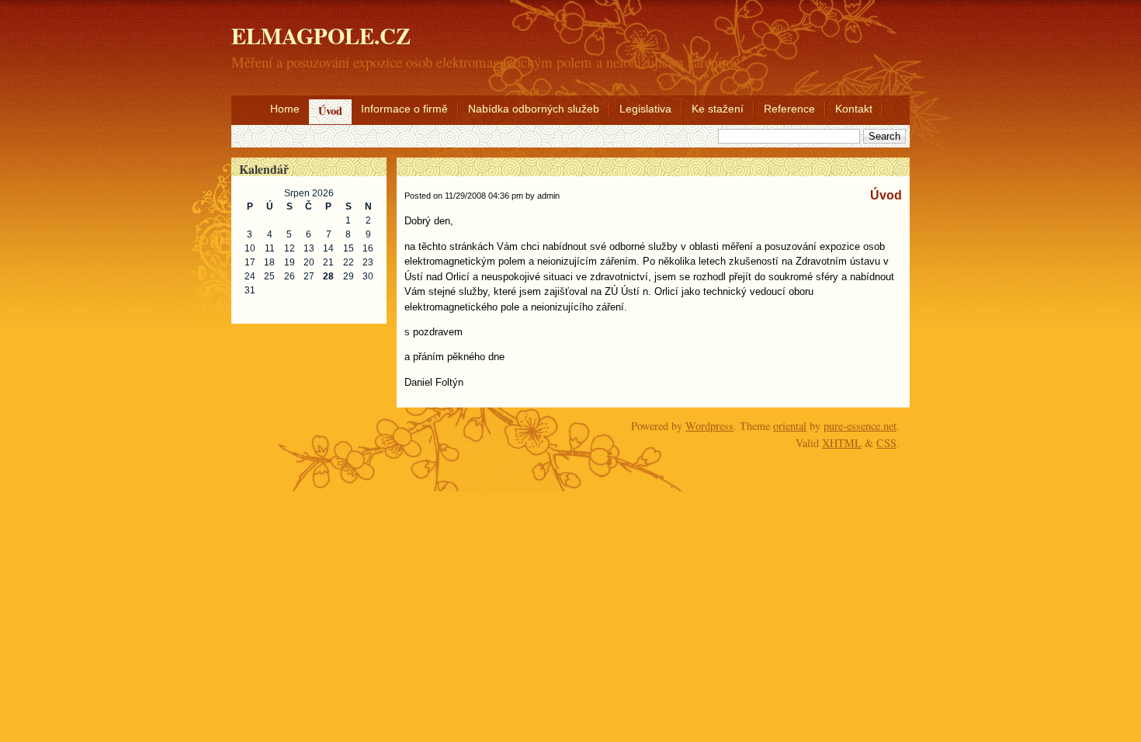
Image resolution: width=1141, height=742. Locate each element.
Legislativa (645, 108)
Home (285, 108)
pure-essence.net (860, 425)
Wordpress (709, 425)
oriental (789, 425)
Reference (789, 108)
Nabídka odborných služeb (533, 108)
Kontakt (853, 108)
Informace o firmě (404, 108)
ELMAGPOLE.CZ (321, 35)
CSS (886, 442)
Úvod (330, 110)
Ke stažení (718, 108)
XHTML (842, 442)
